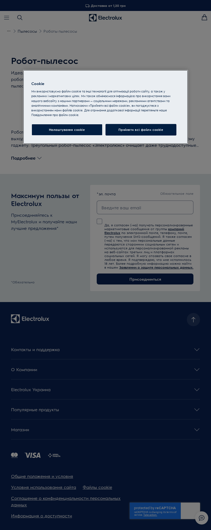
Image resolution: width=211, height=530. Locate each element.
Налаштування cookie (67, 130)
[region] (105, 107)
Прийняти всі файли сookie (140, 130)
